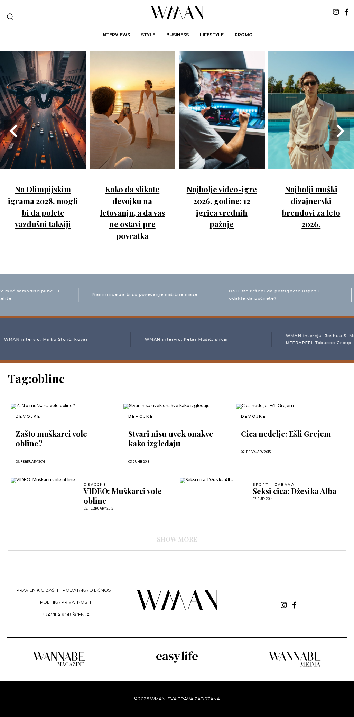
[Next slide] (339, 130)
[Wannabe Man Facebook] (347, 12)
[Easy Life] (177, 661)
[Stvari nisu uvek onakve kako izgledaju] (177, 406)
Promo (244, 34)
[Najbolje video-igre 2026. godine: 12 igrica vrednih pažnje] (222, 164)
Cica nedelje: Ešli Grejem (286, 433)
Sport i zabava (274, 484)
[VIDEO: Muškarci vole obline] (45, 480)
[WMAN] (177, 17)
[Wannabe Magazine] (59, 665)
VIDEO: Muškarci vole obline (123, 495)
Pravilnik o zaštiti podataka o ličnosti (65, 590)
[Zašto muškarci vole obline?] (64, 406)
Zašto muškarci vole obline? (51, 438)
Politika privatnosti (65, 602)
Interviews (115, 34)
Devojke (28, 416)
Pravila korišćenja (65, 614)
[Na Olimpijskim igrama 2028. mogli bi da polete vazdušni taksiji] (43, 164)
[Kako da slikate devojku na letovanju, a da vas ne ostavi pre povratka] (133, 164)
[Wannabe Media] (295, 665)
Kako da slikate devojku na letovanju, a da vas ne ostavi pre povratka (132, 212)
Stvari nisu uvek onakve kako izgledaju (170, 438)
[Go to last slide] (14, 130)
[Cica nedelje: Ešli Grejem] (289, 406)
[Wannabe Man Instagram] (336, 12)
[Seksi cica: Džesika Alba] (214, 480)
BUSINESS (177, 34)
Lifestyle (212, 34)
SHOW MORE (177, 539)
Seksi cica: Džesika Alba (294, 491)
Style (148, 34)
